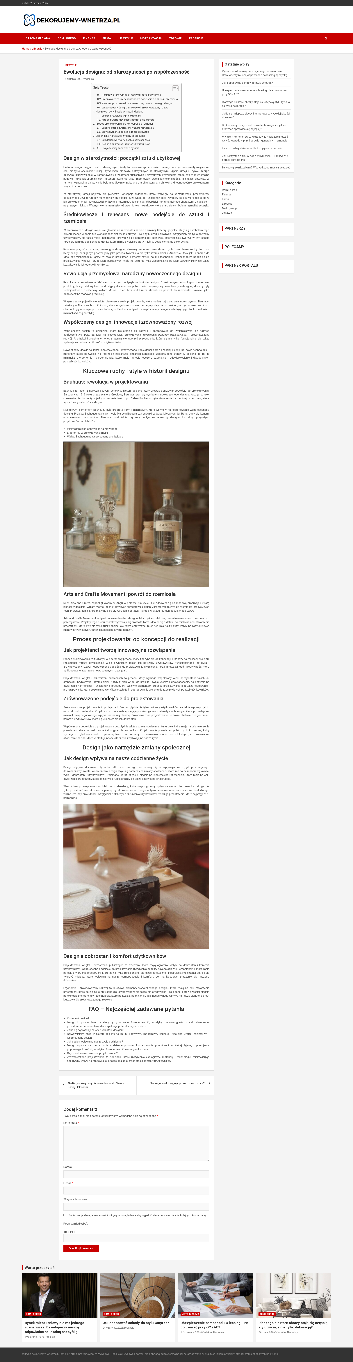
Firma (106, 38)
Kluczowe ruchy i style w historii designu (119, 111)
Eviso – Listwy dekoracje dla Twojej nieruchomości (253, 148)
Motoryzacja (151, 38)
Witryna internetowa (75, 1199)
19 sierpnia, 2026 (34, 1336)
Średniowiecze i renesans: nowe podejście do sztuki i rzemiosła (140, 99)
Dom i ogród (67, 38)
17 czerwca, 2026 (191, 1332)
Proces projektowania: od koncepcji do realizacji (124, 123)
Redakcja (196, 38)
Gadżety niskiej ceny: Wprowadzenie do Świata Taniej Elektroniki (96, 1085)
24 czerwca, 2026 (113, 1327)
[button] (174, 89)
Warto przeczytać (39, 1267)
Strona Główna (38, 38)
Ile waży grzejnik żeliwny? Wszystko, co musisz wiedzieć (256, 167)
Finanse (89, 38)
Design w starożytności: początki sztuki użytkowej (131, 94)
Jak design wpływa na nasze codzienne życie (126, 139)
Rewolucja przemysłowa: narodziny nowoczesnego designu (137, 103)
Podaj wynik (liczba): (75, 1223)
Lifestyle (125, 38)
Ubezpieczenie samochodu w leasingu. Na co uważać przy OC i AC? (215, 1325)
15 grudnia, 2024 (73, 78)
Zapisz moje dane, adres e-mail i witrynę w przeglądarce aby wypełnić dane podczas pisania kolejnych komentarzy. (137, 1215)
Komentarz (71, 1122)
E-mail (68, 1183)
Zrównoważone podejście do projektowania (125, 131)
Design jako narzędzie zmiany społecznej (120, 135)
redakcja (89, 78)
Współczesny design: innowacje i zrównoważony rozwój (135, 107)
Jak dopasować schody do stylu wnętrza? (247, 82)
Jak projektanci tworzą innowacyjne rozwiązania (128, 127)
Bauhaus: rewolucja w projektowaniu (121, 115)
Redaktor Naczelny (213, 1332)
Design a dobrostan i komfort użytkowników (126, 143)
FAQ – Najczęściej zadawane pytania (117, 148)
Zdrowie (175, 38)
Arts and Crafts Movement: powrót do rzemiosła (128, 119)
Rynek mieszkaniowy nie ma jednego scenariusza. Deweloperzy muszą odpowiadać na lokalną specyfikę (54, 1327)
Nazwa (68, 1167)
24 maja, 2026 (266, 1332)
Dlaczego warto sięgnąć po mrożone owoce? (177, 1083)
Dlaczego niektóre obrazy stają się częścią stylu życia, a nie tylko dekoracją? (292, 1325)
